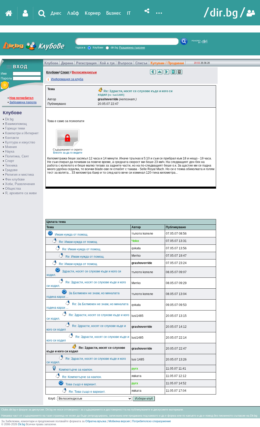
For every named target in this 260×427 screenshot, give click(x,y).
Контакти (12, 138)
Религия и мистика (19, 174)
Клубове (51, 63)
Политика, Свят (17, 156)
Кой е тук (107, 63)
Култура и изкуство (20, 142)
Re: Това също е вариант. (87, 391)
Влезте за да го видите (67, 151)
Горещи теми (15, 128)
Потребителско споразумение (151, 421)
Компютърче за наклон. (76, 369)
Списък (141, 63)
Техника (11, 165)
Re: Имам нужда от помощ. (78, 242)
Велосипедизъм (84, 72)
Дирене (67, 63)
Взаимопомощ (16, 124)
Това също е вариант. (81, 384)
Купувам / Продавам (167, 63)
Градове (11, 170)
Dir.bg (9, 119)
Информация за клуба (67, 79)
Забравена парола (23, 102)
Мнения (11, 147)
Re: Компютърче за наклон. (82, 377)
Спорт (9, 161)
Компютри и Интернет (22, 133)
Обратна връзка (95, 421)
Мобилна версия (119, 421)
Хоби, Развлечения (20, 184)
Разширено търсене (132, 47)
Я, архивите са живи (21, 193)
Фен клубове (15, 179)
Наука (9, 151)
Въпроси (125, 63)
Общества (13, 188)
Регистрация (86, 63)
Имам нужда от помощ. (71, 234)
